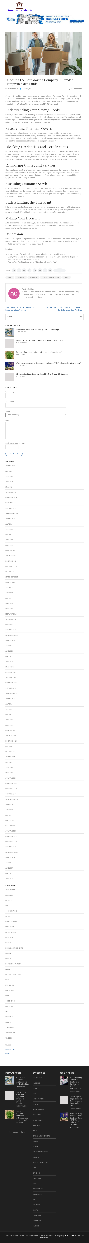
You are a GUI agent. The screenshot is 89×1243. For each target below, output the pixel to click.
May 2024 (8, 598)
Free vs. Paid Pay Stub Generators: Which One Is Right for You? (32, 262)
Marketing (9, 990)
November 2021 (11, 746)
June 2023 (9, 651)
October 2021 (10, 751)
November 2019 (11, 841)
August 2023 (10, 640)
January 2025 (10, 556)
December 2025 (11, 497)
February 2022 (10, 730)
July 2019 (8, 863)
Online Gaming (10, 1001)
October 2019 (10, 847)
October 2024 (10, 572)
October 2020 (10, 794)
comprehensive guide (51, 277)
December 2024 (11, 561)
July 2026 (8, 471)
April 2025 (9, 540)
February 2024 (10, 614)
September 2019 (11, 852)
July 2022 (8, 704)
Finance (8, 943)
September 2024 (11, 577)
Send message (14, 454)
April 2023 (9, 661)
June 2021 (9, 767)
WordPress (44, 1238)
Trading (8, 1038)
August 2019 (10, 857)
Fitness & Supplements (14, 948)
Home (7, 1054)
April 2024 (9, 603)
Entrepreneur (10, 932)
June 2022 (9, 709)
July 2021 (8, 762)
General (8, 953)
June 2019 (9, 868)
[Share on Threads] (50, 270)
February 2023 (10, 672)
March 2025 (9, 545)
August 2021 (10, 757)
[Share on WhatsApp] (29, 270)
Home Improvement (13, 964)
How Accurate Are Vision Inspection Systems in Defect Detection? (42, 340)
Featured (9, 937)
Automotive (10, 890)
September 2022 (11, 693)
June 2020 (9, 810)
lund (66, 277)
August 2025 (10, 519)
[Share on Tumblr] (45, 270)
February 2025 (10, 550)
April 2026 (9, 482)
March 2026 (9, 487)
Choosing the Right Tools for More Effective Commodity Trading (42, 374)
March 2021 (9, 773)
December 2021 (11, 741)
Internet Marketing (13, 974)
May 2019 (8, 873)
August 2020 (10, 804)
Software (9, 1017)
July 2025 (8, 524)
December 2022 (11, 683)
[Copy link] (59, 270)
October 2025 (10, 508)
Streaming (9, 1027)
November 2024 (11, 566)
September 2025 (11, 513)
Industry (8, 969)
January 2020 (10, 831)
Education (9, 927)
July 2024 (8, 587)
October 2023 (10, 630)
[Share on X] (19, 270)
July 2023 (8, 646)
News (7, 996)
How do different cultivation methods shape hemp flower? (39, 352)
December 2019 (11, 836)
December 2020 (11, 783)
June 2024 (9, 593)
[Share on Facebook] (14, 270)
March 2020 (9, 820)
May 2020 (8, 815)
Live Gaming (9, 985)
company (33, 277)
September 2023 (11, 635)
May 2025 (8, 534)
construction (11, 911)
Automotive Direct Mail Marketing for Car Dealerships (37, 329)
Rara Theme (69, 1236)
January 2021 (10, 778)
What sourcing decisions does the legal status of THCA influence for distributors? (48, 363)
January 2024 (10, 619)
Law (7, 980)
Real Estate (10, 1006)
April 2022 (9, 720)
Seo (6, 1011)
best (10, 277)
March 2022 (9, 725)
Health (8, 958)
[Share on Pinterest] (35, 270)
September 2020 (11, 799)
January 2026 (10, 492)
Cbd (6, 906)
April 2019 (9, 878)
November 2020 (11, 788)
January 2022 (10, 736)
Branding (9, 895)
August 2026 (10, 466)
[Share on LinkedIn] (24, 270)
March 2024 (9, 609)
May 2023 (8, 656)
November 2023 (11, 624)
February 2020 (10, 826)
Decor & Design (11, 921)
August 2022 (10, 699)
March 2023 (9, 667)
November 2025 (11, 503)
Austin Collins (13, 89)
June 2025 (9, 529)
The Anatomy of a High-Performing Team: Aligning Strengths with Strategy (37, 254)
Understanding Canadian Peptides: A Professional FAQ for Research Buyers (76, 1082)
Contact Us (10, 1049)
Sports (8, 1022)
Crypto (8, 916)
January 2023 (10, 677)
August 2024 (10, 582)
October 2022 (10, 688)
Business (21, 277)
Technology (10, 1033)
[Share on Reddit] (40, 270)
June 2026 (9, 476)
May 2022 (8, 714)
